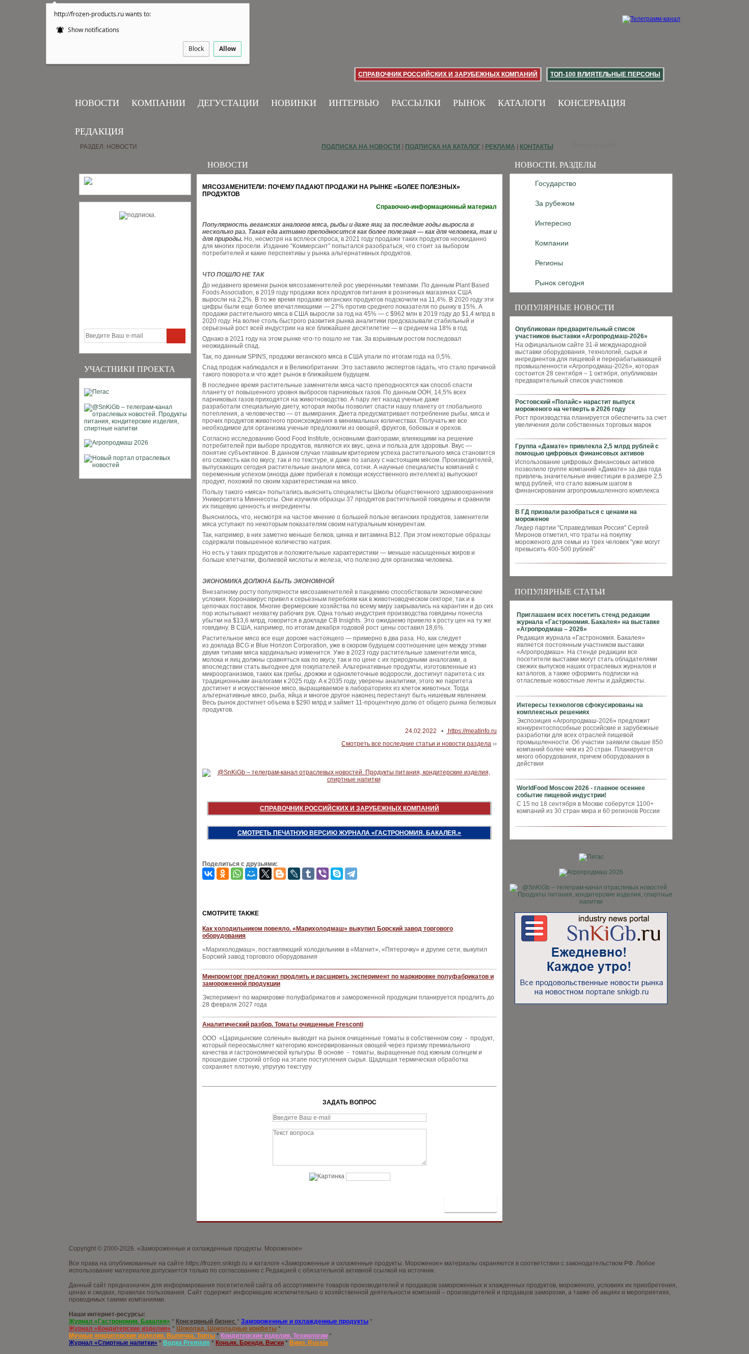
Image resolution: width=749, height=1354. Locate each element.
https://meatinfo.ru (471, 731)
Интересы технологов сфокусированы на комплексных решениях (580, 708)
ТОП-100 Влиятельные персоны (605, 74)
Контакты (536, 146)
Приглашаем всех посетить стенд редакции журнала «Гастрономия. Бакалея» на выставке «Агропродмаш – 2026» (588, 622)
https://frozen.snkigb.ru (216, 1263)
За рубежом (555, 203)
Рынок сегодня (559, 283)
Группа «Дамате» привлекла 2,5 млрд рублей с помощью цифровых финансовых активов (587, 450)
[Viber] (322, 874)
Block (196, 48)
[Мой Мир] (251, 874)
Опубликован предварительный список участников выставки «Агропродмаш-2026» (581, 333)
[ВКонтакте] (208, 874)
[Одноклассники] (223, 874)
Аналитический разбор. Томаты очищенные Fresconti (282, 1024)
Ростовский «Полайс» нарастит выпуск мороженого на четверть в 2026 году (575, 405)
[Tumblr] (308, 874)
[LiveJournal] (294, 874)
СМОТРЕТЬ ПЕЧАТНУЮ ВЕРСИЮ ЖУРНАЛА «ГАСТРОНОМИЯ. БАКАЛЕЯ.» (349, 832)
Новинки (293, 103)
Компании (158, 103)
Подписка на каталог (442, 146)
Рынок (469, 103)
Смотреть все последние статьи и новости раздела (416, 743)
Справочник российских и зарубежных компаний (448, 74)
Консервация (592, 103)
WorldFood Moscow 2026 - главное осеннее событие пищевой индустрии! (581, 791)
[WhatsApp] (237, 874)
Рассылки (416, 103)
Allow (227, 48)
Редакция (99, 131)
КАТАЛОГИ (522, 103)
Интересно (553, 223)
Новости (97, 103)
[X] (265, 874)
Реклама (500, 146)
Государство (555, 183)
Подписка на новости (361, 146)
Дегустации (228, 103)
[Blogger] (280, 874)
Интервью (354, 103)
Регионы (549, 263)
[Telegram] (351, 874)
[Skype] (337, 874)
